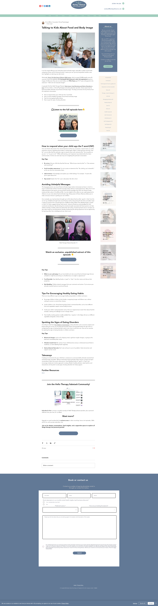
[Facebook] (47, 6)
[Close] (156, 603)
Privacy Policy (80, 585)
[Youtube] (40, 6)
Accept (151, 603)
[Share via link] (54, 443)
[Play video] (68, 228)
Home (75, 585)
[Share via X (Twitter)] (46, 443)
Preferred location (60, 505)
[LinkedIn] (49, 6)
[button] (103, 15)
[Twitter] (45, 6)
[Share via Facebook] (42, 443)
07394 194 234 (116, 3)
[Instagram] (42, 6)
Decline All (142, 603)
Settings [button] (135, 603)
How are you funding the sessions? (98, 505)
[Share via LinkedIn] (50, 443)
